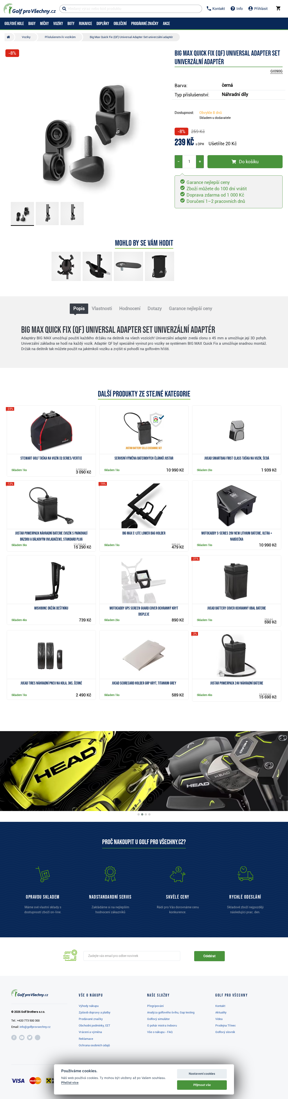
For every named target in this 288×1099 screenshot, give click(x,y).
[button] (11, 129)
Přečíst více (70, 1082)
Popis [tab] (79, 308)
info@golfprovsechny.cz (35, 1027)
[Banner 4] (149, 814)
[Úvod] (9, 37)
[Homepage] (30, 8)
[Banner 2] (142, 814)
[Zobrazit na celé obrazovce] (10, 65)
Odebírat (209, 956)
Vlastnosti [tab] (102, 308)
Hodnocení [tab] (129, 308)
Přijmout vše (202, 1085)
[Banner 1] (138, 814)
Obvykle (210, 113)
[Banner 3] (146, 814)
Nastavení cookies (202, 1073)
